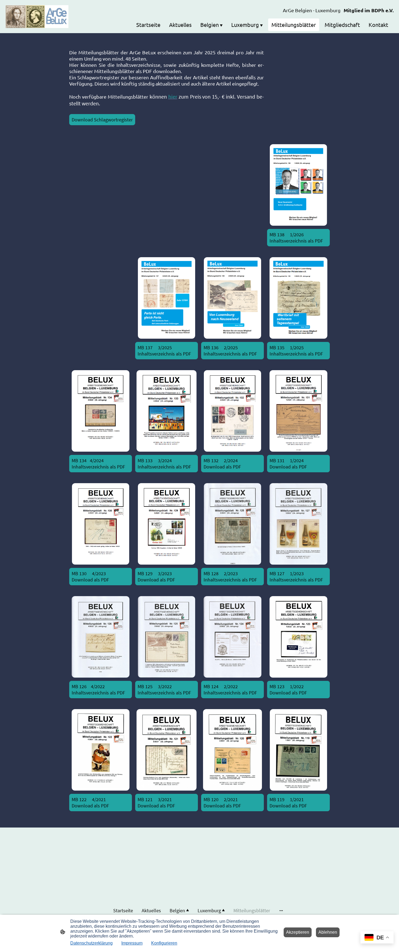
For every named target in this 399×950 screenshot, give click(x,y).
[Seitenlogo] (36, 16)
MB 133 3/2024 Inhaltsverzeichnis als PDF (164, 463)
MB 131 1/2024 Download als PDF (294, 463)
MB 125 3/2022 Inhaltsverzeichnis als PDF (164, 689)
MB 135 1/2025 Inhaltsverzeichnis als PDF (297, 350)
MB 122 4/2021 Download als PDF (90, 802)
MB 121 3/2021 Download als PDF (156, 802)
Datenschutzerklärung (91, 943)
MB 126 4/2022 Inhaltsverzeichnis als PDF (98, 689)
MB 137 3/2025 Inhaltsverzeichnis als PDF (164, 350)
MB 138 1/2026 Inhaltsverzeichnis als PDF (296, 237)
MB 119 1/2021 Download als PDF (288, 802)
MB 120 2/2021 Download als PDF (222, 802)
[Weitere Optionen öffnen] (281, 910)
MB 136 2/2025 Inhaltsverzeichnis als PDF (230, 350)
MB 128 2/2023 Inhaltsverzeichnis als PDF (230, 576)
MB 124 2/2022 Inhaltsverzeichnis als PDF (230, 689)
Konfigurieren (164, 943)
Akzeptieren (297, 932)
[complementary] (377, 938)
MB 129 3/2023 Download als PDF (161, 576)
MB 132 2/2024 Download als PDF (223, 463)
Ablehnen (327, 932)
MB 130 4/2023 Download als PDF (91, 576)
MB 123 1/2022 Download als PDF (288, 689)
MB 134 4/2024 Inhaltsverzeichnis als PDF (98, 463)
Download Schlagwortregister (102, 120)
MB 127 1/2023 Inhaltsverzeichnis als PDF (296, 576)
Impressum (131, 943)
